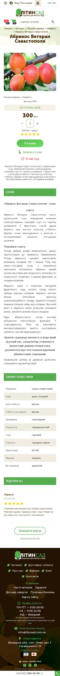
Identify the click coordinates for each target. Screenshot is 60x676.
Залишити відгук (30, 531)
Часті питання (23, 587)
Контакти (32, 576)
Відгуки (34, 570)
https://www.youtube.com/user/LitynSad (35, 665)
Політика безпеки (42, 592)
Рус (54, 3)
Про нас (17, 570)
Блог (49, 570)
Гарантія (40, 587)
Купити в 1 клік (32, 152)
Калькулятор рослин (37, 3)
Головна (8, 29)
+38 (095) (28, 673)
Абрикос (51, 29)
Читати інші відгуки (30, 538)
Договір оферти (17, 592)
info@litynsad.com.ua (32, 632)
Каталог (20, 29)
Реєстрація (26, 3)
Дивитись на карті (30, 650)
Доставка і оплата (40, 565)
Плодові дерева (35, 29)
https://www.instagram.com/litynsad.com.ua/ (30, 665)
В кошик (30, 143)
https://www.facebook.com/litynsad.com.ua (24, 665)
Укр (49, 3)
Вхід (16, 3)
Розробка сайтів (35, 662)
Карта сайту (30, 597)
